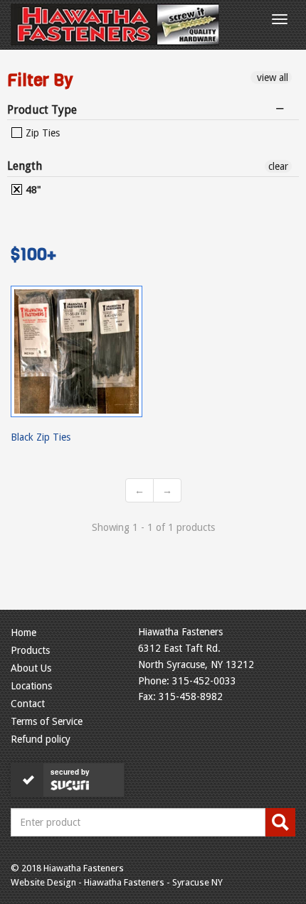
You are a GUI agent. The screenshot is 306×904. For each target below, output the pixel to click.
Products (30, 650)
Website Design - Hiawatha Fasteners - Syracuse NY (117, 882)
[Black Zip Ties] (76, 351)
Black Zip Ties (40, 437)
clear (278, 166)
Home (23, 632)
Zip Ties (41, 133)
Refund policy (40, 739)
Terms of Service (47, 721)
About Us (31, 668)
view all (271, 77)
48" (32, 189)
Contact (28, 703)
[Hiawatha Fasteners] (115, 24)
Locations (31, 686)
